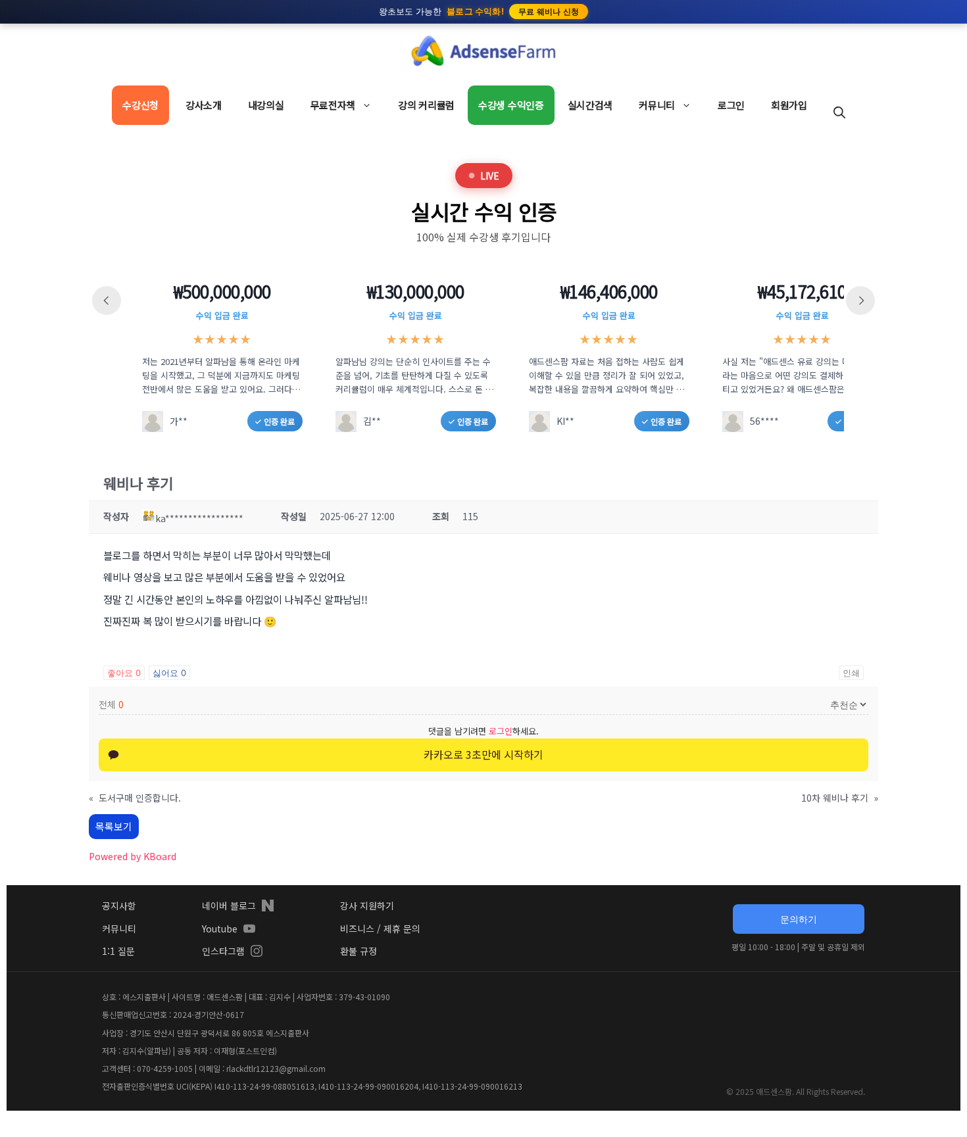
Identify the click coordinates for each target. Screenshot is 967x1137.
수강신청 (140, 105)
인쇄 (851, 672)
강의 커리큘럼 (426, 105)
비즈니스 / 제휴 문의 (380, 928)
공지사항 (119, 905)
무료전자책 (333, 105)
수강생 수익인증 (511, 105)
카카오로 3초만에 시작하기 (483, 754)
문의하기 (798, 919)
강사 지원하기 (367, 905)
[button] (839, 112)
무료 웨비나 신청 (549, 11)
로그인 (731, 105)
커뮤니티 (657, 105)
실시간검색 (590, 105)
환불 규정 (358, 950)
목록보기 (113, 826)
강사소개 (204, 105)
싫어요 (169, 672)
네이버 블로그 (229, 905)
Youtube (219, 928)
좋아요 (124, 672)
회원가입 (789, 105)
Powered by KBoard (132, 856)
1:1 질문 (118, 950)
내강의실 (266, 105)
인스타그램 (223, 950)
